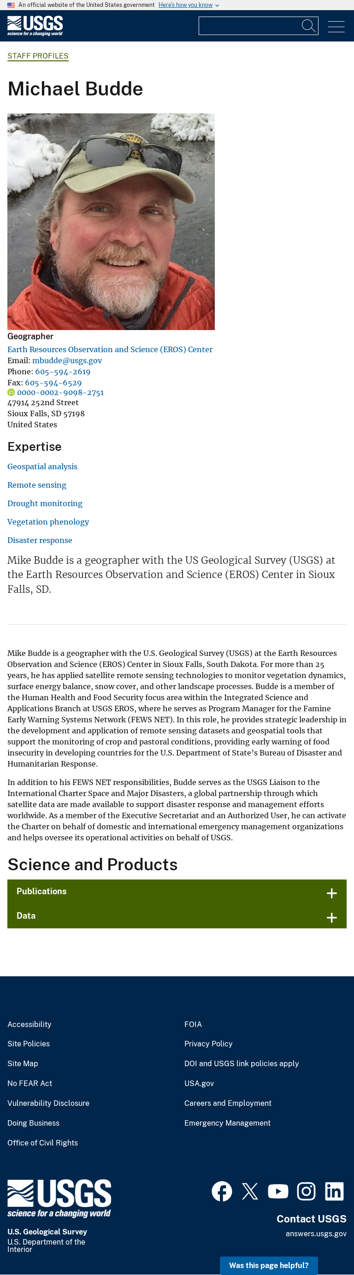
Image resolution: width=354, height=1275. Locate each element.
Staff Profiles (38, 56)
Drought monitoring (45, 503)
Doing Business (33, 1123)
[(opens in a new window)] (222, 1190)
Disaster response (39, 540)
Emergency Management (227, 1123)
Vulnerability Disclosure (48, 1103)
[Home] (35, 34)
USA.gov (199, 1084)
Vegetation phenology (48, 521)
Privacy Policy (208, 1044)
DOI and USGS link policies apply (241, 1064)
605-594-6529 (53, 382)
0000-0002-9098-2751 (60, 392)
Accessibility (29, 1025)
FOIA (193, 1025)
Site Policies (28, 1044)
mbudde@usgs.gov (67, 360)
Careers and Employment (227, 1103)
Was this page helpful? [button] (269, 1265)
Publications (42, 891)
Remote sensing (36, 485)
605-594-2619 (63, 371)
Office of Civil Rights (42, 1143)
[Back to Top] (321, 1242)
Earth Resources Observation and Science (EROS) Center (109, 349)
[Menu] (336, 27)
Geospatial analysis (42, 466)
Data (26, 916)
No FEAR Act (29, 1084)
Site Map (22, 1064)
